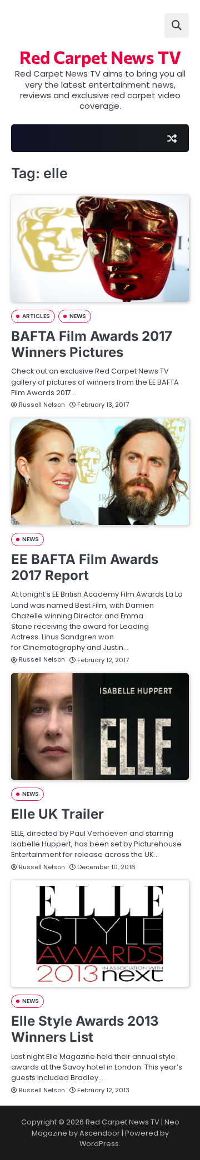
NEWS (77, 316)
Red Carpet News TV (100, 56)
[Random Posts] (171, 138)
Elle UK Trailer (57, 814)
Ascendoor (99, 1133)
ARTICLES (36, 316)
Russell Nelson (42, 404)
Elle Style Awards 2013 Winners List (85, 1029)
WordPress (99, 1143)
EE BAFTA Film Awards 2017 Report (84, 567)
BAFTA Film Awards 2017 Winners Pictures (91, 344)
